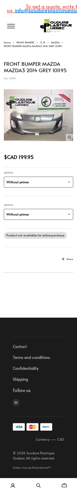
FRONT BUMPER (25, 42)
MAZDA (55, 42)
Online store (20, 467)
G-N (42, 42)
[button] (38, 182)
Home (7, 42)
